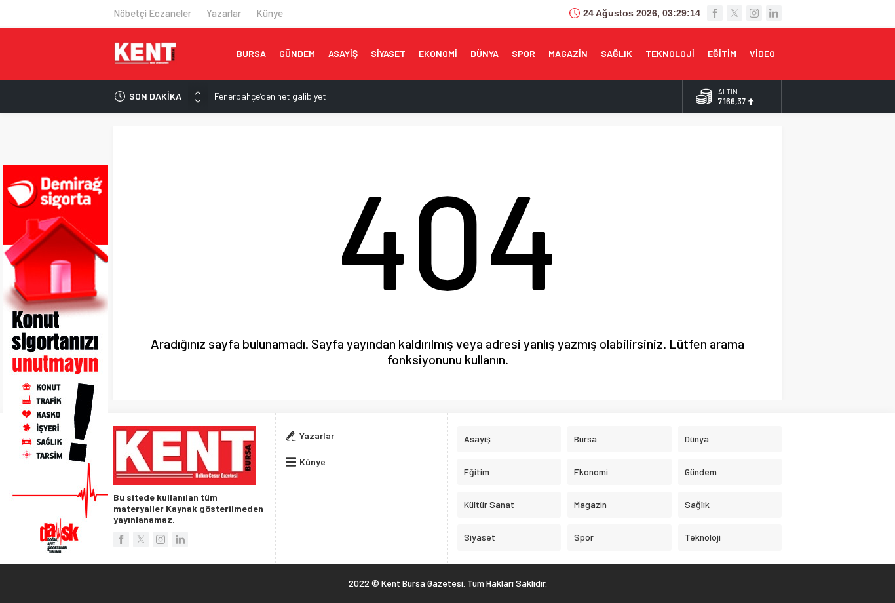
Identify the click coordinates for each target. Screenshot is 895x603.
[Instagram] (754, 13)
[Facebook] (715, 13)
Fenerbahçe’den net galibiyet (270, 96)
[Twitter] (734, 13)
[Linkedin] (774, 13)
